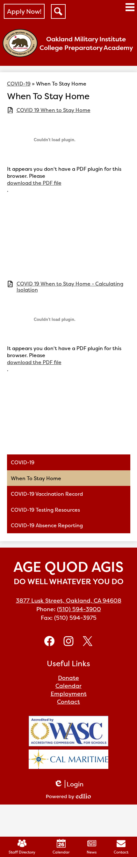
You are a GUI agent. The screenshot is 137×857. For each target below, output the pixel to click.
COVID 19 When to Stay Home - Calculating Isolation (70, 287)
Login (68, 784)
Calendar (61, 852)
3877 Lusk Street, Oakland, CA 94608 (68, 601)
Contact (121, 852)
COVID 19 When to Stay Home (53, 110)
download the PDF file (34, 182)
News (92, 852)
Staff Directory (22, 852)
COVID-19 (19, 83)
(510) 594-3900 (79, 609)
